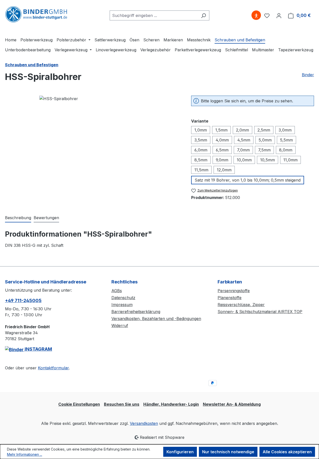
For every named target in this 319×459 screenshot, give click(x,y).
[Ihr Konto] (279, 15)
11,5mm (201, 169)
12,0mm (224, 169)
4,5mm (243, 139)
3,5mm (200, 139)
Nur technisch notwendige (228, 451)
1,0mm (200, 130)
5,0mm (265, 139)
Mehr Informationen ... (24, 454)
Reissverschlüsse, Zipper (241, 304)
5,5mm (286, 139)
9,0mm (222, 159)
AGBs (116, 290)
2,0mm (242, 130)
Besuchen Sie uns (121, 404)
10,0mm (244, 159)
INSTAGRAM (38, 349)
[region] (93, 149)
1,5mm (221, 130)
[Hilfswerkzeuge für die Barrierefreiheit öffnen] (256, 15)
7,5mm (264, 149)
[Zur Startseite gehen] (36, 14)
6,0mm (200, 149)
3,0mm (285, 130)
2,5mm (263, 130)
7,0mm (243, 149)
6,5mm (222, 149)
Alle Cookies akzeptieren (287, 451)
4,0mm (222, 139)
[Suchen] (203, 15)
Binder (308, 74)
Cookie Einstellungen (79, 404)
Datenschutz (123, 297)
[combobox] (154, 15)
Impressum (122, 304)
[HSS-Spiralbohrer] (93, 149)
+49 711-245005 (23, 300)
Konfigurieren (180, 451)
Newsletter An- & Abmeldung (232, 404)
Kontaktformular (53, 367)
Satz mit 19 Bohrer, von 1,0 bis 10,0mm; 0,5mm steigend (248, 180)
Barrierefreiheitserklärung (135, 311)
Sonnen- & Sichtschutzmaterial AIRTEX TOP (260, 311)
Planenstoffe (229, 297)
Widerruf (119, 325)
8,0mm (285, 149)
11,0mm (290, 159)
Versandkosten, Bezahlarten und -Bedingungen (156, 318)
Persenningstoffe (234, 290)
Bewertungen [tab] (46, 217)
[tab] (18, 217)
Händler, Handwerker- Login (171, 404)
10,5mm (267, 159)
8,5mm (200, 159)
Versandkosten (144, 423)
